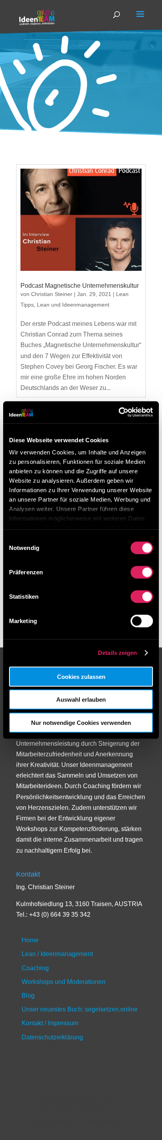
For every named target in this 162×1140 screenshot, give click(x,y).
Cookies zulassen (81, 676)
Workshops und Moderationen (63, 981)
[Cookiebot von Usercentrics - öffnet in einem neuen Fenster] (118, 412)
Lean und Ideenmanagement (73, 305)
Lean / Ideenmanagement (57, 954)
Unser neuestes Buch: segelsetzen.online (80, 1009)
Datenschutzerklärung (52, 1037)
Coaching (35, 968)
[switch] (142, 572)
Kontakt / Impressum (50, 1023)
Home (30, 940)
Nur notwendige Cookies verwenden (81, 722)
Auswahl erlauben (81, 699)
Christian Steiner (51, 294)
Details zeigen (117, 652)
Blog (28, 995)
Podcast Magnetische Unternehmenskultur (79, 285)
